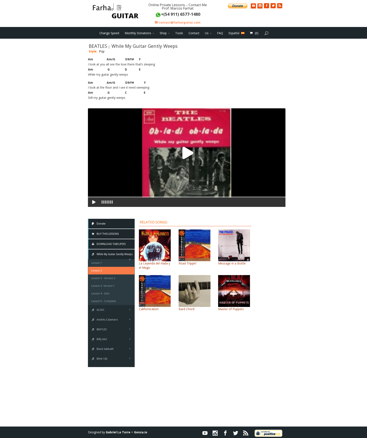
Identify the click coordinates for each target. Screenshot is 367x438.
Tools (179, 33)
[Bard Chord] (194, 305)
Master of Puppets (231, 309)
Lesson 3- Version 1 (103, 286)
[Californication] (155, 305)
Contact (194, 33)
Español (234, 33)
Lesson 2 (96, 270)
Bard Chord (186, 309)
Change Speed (109, 33)
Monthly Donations (138, 33)
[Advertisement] (271, 282)
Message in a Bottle (232, 263)
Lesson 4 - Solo (100, 293)
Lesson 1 (96, 263)
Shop (163, 33)
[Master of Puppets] (234, 305)
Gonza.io (140, 432)
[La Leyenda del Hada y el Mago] (155, 259)
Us (207, 33)
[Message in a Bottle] (234, 259)
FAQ (220, 33)
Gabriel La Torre (118, 432)
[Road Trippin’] (194, 259)
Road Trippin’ (187, 263)
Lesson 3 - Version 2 (103, 278)
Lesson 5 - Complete (103, 301)
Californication (149, 309)
